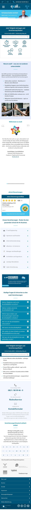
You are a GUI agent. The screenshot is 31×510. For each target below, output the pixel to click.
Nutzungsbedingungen (7, 494)
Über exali (3, 479)
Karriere (3, 483)
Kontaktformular (15, 409)
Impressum (4, 490)
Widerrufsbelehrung (6, 502)
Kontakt (3, 486)
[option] (15, 141)
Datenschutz (4, 498)
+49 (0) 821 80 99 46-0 (21, 2)
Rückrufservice (15, 399)
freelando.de (15, 157)
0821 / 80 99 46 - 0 (15, 390)
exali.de (15, 7)
